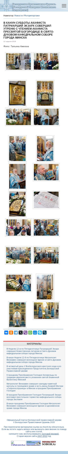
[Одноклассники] (11, 333)
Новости (18, 15)
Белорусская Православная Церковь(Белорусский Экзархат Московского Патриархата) (34, 7)
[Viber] (25, 333)
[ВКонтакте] (6, 333)
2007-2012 (42, 436)
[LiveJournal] (45, 333)
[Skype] (40, 333)
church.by (46, 427)
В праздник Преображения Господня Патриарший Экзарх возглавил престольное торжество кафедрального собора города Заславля (34, 397)
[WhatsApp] (30, 333)
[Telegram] (16, 333)
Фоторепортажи (32, 15)
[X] (21, 333)
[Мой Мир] (35, 333)
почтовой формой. (50, 434)
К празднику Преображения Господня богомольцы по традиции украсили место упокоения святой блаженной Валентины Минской (33, 377)
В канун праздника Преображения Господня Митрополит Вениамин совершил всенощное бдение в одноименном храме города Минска (34, 405)
